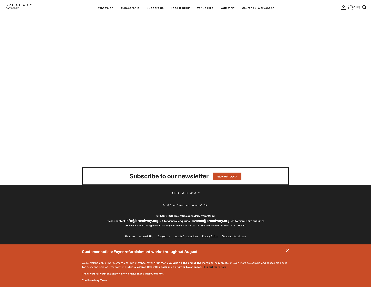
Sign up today (227, 176)
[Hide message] (287, 251)
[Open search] (364, 7)
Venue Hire (205, 8)
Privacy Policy (210, 236)
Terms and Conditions (234, 236)
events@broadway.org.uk (213, 221)
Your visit (228, 8)
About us (130, 236)
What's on (105, 8)
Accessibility (146, 236)
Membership (130, 8)
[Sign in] (343, 7)
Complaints (164, 236)
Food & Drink (180, 8)
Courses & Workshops (258, 8)
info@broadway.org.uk (144, 221)
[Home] (18, 7)
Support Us (155, 8)
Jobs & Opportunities (186, 236)
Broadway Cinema (185, 197)
